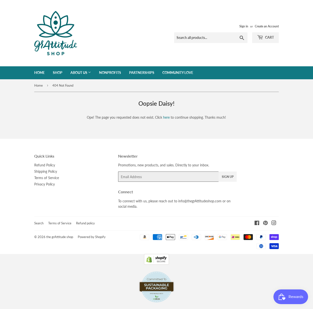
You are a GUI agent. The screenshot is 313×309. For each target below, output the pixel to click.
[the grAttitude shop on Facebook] (256, 223)
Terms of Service (46, 178)
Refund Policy (44, 165)
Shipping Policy (45, 171)
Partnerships (141, 72)
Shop (57, 72)
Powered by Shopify (92, 237)
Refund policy (85, 223)
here (166, 117)
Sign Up (228, 177)
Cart (269, 37)
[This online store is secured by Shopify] (156, 263)
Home (39, 72)
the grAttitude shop (59, 237)
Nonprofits (110, 72)
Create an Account (267, 26)
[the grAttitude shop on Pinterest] (265, 223)
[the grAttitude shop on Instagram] (273, 223)
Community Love (177, 72)
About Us (79, 72)
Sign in (243, 26)
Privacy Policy (44, 184)
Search (39, 223)
